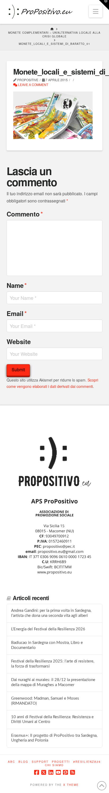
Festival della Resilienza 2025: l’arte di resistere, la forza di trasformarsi (52, 663)
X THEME (71, 785)
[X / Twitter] (43, 772)
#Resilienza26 (87, 762)
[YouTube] (58, 772)
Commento (25, 213)
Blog (23, 762)
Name (17, 285)
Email (17, 313)
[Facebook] (36, 772)
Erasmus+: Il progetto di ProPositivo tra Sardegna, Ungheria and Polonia (54, 738)
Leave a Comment (32, 84)
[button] (95, 11)
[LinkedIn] (50, 772)
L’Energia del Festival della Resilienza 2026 (48, 629)
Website (19, 341)
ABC (11, 762)
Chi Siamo (54, 765)
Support (40, 762)
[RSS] (72, 772)
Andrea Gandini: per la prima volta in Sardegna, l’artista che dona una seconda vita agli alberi (51, 613)
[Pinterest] (65, 772)
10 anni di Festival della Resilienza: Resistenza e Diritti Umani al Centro (52, 719)
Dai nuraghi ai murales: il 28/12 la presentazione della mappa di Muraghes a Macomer (53, 682)
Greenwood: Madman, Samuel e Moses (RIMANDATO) (45, 700)
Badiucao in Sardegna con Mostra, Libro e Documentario (47, 645)
